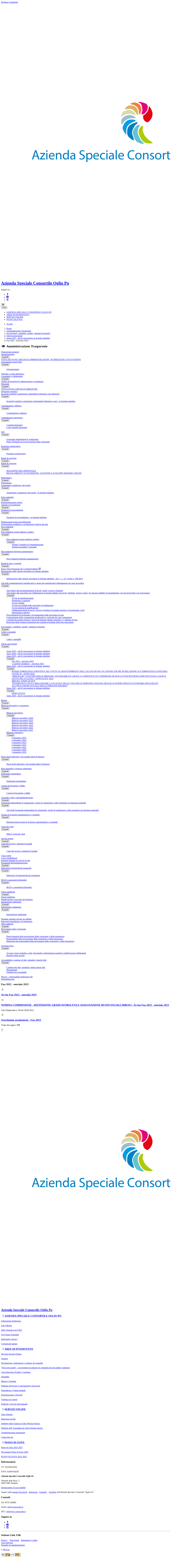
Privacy (4, 1540)
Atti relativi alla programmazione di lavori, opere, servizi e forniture (34, 590)
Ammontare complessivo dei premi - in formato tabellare (30, 493)
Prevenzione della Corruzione (13, 929)
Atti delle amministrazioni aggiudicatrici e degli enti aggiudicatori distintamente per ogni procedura (42, 583)
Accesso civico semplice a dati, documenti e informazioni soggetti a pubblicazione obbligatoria (46, 953)
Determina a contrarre (21, 600)
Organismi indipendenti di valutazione (22, 439)
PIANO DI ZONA (14, 1442)
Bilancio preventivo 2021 (22, 730)
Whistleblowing (7, 979)
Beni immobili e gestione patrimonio (16, 769)
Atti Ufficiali (6, 1325)
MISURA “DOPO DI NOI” (24, 681)
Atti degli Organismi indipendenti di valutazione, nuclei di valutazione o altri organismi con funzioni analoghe (52, 810)
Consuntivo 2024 (19, 740)
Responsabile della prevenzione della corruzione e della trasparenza (34, 939)
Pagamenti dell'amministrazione (14, 863)
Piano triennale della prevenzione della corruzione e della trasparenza (35, 936)
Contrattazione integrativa (12, 418)
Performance (6, 478)
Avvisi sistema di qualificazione (25, 608)
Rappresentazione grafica (11, 502)
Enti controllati (7, 497)
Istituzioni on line (8, 1419)
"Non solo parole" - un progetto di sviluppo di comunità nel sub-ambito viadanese (35, 1368)
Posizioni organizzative (11, 446)
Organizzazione (7, 354)
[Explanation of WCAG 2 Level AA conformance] (16, 1556)
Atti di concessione (14, 336)
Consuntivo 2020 (19, 750)
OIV (3, 432)
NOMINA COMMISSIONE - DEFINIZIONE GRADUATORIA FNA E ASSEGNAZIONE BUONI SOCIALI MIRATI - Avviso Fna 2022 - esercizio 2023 (85, 1005)
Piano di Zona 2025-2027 (12, 1447)
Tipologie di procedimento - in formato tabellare (26, 517)
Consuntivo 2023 (19, 742)
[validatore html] (6, 1556)
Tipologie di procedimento (12, 510)
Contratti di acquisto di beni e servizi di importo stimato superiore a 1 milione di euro (41, 620)
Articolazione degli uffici (11, 362)
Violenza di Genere (9, 1399)
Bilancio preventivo (14, 713)
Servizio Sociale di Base (11, 1354)
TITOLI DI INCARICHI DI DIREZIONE (19, 389)
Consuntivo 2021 (19, 747)
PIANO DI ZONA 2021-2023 (14, 1456)
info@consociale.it (15, 1507)
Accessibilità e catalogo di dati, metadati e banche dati (23, 960)
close (4, 308)
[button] (28, 312)
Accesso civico (7, 946)
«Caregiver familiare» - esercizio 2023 (28, 664)
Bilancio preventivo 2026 (22, 718)
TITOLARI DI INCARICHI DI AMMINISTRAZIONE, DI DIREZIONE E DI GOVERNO (41, 359)
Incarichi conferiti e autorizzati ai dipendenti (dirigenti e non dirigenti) (30, 394)
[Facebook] (7, 294)
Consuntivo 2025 (19, 738)
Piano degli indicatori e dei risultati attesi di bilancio (22, 757)
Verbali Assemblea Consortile (24, 547)
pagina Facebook (19, 1492)
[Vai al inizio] (2, 1030)
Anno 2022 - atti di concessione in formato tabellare (28, 666)
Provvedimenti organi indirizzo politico (17, 532)
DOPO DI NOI (18, 693)
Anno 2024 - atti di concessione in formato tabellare (28, 654)
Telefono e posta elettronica (12, 374)
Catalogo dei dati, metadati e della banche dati (25, 967)
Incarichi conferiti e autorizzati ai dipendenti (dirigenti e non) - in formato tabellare (40, 401)
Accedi (9, 324)
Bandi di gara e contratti (11, 563)
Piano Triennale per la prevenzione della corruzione (28, 442)
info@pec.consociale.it (16, 1511)
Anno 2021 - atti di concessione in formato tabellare (28, 688)
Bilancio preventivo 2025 (22, 720)
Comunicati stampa (9, 1344)
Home (9, 328)
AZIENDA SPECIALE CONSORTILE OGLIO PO (33, 1315)
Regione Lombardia (9, 2)
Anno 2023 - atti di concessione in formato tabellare (28, 338)
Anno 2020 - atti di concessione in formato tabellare (28, 696)
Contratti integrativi (14, 425)
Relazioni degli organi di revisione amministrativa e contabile (32, 822)
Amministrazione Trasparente (18, 331)
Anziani (4, 1358)
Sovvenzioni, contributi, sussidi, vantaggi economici (28, 333)
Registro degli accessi (15, 955)
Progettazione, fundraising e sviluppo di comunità (22, 1363)
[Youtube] (7, 297)
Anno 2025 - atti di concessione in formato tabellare (28, 651)
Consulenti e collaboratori (12, 376)
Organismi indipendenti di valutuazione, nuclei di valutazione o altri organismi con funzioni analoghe (43, 803)
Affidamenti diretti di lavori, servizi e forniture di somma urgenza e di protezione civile (48, 610)
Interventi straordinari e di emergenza (16, 921)
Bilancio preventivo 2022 (22, 728)
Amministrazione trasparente (13, 1433)
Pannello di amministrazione (13, 1545)
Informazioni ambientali (11, 902)
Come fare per (7, 1437)
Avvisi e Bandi (18, 603)
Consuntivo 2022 (19, 745)
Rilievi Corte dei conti (15, 834)
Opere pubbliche (8, 892)
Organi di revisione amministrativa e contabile (20, 815)
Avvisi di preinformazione (23, 598)
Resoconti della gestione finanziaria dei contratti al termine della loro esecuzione (40, 622)
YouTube (52, 1492)
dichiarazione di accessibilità (13, 1487)
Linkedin (43, 1492)
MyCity (6, 1550)
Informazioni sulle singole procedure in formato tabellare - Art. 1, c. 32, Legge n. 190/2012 (44, 579)
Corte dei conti (7, 827)
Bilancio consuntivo (14, 732)
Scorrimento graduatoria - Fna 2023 (21, 1020)
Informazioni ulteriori (21, 612)
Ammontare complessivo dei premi (15, 485)
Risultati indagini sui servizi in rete (15, 860)
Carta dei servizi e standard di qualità (16, 844)
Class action (6, 856)
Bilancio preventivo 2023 (22, 725)
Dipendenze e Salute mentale (13, 1390)
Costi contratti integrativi (16, 427)
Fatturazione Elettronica (11, 1321)
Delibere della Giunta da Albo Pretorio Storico (20, 1423)
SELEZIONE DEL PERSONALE (21, 471)
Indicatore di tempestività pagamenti (16, 868)
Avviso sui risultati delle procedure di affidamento (33, 605)
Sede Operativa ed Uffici (11, 1330)
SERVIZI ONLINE (15, 1409)
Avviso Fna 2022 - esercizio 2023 (19, 994)
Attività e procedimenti (10, 505)
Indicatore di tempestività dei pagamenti (23, 875)
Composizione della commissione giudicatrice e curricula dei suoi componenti (39, 617)
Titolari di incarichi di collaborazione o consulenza (22, 381)
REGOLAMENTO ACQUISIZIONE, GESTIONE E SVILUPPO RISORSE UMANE (43, 473)
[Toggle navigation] (3, 304)
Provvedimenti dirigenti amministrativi (17, 551)
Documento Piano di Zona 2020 (14, 1452)
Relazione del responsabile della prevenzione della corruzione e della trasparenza (40, 941)
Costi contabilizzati (9, 858)
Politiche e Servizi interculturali (14, 1404)
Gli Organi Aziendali (10, 1335)
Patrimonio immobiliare (11, 774)
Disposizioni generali (10, 352)
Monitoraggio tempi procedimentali (16, 522)
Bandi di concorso (8, 458)
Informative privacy (9, 1339)
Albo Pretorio (7, 1414)
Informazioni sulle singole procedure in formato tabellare (25, 571)
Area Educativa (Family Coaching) (16, 1372)
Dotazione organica (9, 391)
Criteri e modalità (8, 632)
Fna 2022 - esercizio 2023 (23, 661)
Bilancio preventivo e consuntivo (15, 705)
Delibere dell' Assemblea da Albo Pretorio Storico (22, 1428)
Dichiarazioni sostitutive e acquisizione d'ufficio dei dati (24, 524)
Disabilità (5, 1377)
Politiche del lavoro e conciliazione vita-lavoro (20, 1386)
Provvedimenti (7, 527)
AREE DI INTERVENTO (19, 1349)
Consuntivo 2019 (19, 752)
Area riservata (7, 1543)
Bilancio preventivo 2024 (22, 723)
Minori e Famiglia (8, 1381)
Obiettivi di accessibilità (16, 972)
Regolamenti (11, 970)
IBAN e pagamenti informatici (14, 880)
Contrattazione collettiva (11, 406)
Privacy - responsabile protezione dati (17, 977)
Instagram (33, 1492)
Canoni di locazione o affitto (13, 786)
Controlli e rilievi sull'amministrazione (17, 798)
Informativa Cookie (29, 1540)
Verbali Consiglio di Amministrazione (27, 544)
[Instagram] (7, 300)
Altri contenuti (7, 924)
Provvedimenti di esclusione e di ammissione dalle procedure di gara (35, 615)
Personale (5, 384)
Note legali (14, 1540)
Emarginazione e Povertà (11, 1395)
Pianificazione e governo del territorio (17, 899)
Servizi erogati (7, 838)
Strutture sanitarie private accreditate (16, 919)
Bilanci (4, 700)
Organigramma (12, 369)
